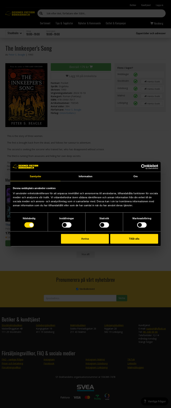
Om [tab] (135, 176)
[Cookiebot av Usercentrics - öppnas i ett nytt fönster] (143, 166)
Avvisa (85, 238)
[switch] (66, 225)
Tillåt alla (134, 238)
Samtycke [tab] (35, 176)
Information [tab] (85, 176)
